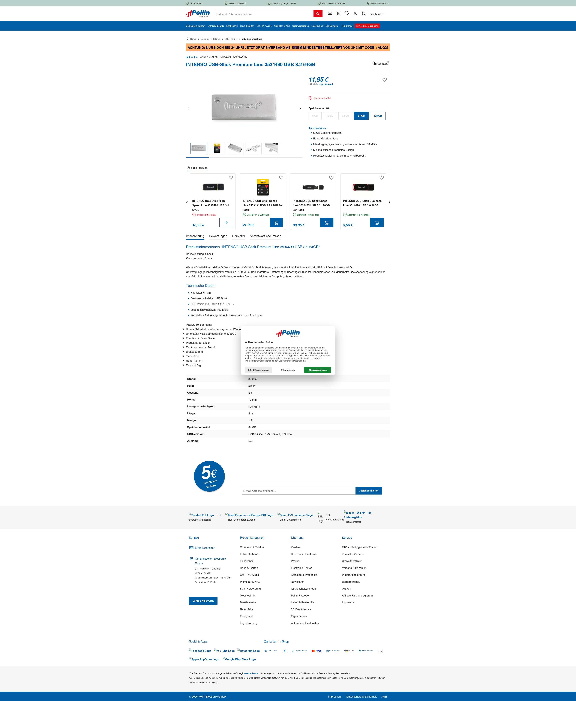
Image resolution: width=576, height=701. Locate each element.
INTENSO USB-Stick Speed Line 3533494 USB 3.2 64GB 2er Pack (263, 205)
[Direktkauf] (338, 13)
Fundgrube (246, 616)
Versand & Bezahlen (354, 568)
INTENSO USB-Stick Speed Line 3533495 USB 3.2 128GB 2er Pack (311, 205)
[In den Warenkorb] (276, 222)
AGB (384, 696)
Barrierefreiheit (351, 581)
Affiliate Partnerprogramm (357, 595)
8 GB (317, 116)
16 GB (332, 116)
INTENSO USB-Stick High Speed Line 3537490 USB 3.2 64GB (210, 205)
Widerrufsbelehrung (354, 575)
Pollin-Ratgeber (300, 595)
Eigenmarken (299, 616)
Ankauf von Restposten (305, 623)
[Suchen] (318, 13)
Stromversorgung (250, 588)
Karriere (296, 547)
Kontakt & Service (352, 554)
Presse (295, 561)
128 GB (378, 115)
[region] (244, 117)
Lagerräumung (249, 623)
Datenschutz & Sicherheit (361, 696)
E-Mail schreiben (205, 548)
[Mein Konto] (355, 13)
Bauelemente (248, 602)
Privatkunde (376, 14)
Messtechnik (247, 595)
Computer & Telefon (252, 547)
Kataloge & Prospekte (304, 575)
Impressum (348, 602)
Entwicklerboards (250, 554)
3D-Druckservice (301, 609)
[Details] (226, 222)
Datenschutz (261, 497)
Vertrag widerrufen (203, 600)
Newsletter (297, 581)
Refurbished (247, 609)
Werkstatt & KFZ (250, 581)
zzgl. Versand (326, 84)
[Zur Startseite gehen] (198, 13)
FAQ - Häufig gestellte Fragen (359, 547)
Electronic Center (301, 568)
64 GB (363, 116)
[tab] (195, 236)
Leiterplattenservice (303, 602)
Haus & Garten (249, 568)
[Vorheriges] (188, 108)
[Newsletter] (330, 13)
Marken (346, 588)
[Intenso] (381, 65)
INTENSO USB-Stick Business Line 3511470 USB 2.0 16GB (362, 203)
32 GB (347, 116)
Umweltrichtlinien (352, 561)
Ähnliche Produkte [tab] (197, 167)
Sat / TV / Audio (249, 575)
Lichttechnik (247, 561)
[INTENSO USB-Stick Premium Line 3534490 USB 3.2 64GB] (244, 108)
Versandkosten (251, 673)
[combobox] (264, 13)
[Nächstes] (300, 108)
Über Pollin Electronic (304, 554)
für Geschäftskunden (303, 588)
